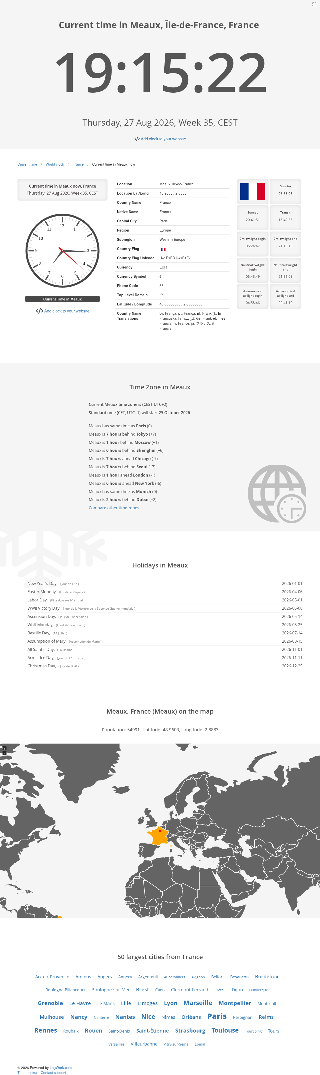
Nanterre (101, 1017)
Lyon (170, 1003)
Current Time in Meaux (62, 298)
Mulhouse (52, 1017)
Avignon (198, 977)
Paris (217, 1016)
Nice (148, 1016)
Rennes (45, 1030)
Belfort (217, 977)
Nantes (125, 1016)
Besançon (239, 977)
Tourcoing (253, 1031)
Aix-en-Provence (52, 977)
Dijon (237, 990)
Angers (105, 977)
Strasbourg (190, 1030)
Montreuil (267, 1003)
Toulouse (225, 1030)
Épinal (200, 1044)
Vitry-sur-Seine (176, 1044)
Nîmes (168, 1017)
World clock (55, 164)
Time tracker (28, 1072)
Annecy (125, 977)
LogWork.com (61, 1067)
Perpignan (242, 1017)
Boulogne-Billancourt (65, 990)
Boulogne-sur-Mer (111, 990)
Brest (142, 989)
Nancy (79, 1016)
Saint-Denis (119, 1031)
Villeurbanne (144, 1044)
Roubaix (70, 1031)
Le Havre (80, 1003)
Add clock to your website (163, 139)
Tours (274, 1031)
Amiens (83, 977)
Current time (27, 164)
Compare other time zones (114, 508)
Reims (266, 1017)
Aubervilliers (174, 977)
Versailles (116, 1044)
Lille (126, 1003)
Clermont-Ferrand (189, 990)
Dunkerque (258, 990)
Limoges (148, 1003)
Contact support (53, 1072)
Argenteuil (148, 977)
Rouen (93, 1030)
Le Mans (106, 1003)
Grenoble (50, 1003)
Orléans (191, 1017)
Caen (160, 990)
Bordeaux (266, 976)
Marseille (198, 1002)
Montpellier (235, 1003)
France (78, 164)
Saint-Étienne (152, 1030)
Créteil (220, 990)
